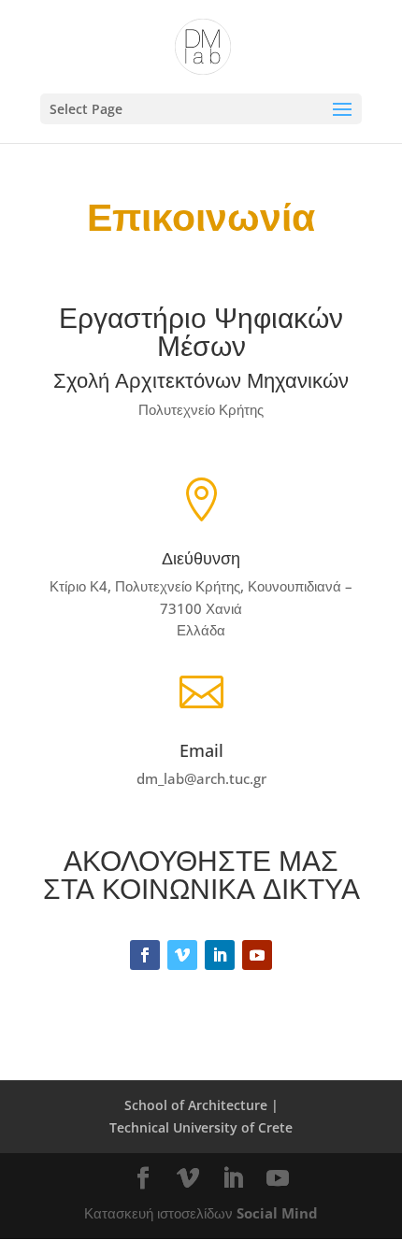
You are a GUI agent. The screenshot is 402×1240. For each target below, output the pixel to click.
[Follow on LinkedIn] (220, 955)
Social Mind (277, 1213)
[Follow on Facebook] (145, 955)
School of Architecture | (201, 1105)
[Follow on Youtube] (257, 955)
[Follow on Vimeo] (182, 955)
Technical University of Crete (201, 1127)
